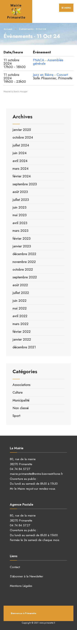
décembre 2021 (24, 347)
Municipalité (21, 400)
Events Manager (21, 91)
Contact (15, 567)
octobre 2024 (23, 137)
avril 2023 (20, 222)
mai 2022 (20, 308)
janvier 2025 (22, 129)
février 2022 (22, 331)
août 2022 (20, 285)
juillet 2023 (21, 199)
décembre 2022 (24, 253)
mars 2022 (20, 323)
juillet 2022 (21, 292)
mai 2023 (20, 215)
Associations (21, 384)
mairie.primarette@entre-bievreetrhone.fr (36, 474)
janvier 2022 (22, 339)
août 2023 (20, 191)
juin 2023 (19, 207)
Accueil (8, 29)
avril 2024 (20, 160)
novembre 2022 (24, 261)
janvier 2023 (22, 246)
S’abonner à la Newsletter (26, 576)
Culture (18, 392)
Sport (16, 415)
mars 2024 (20, 168)
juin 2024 (20, 153)
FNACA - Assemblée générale (48, 62)
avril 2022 (20, 316)
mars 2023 (20, 230)
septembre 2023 (25, 184)
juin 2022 (20, 300)
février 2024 (22, 176)
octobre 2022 (23, 269)
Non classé (21, 408)
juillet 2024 (21, 145)
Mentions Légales (21, 586)
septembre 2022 (25, 277)
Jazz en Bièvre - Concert (50, 74)
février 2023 (21, 238)
